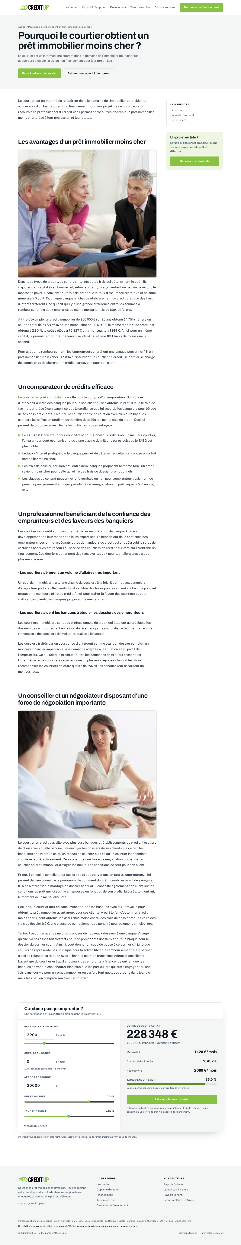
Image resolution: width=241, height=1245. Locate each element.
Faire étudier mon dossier (39, 73)
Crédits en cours (37, 1053)
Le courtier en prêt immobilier (40, 397)
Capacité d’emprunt (94, 7)
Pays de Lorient (173, 1194)
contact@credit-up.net (31, 1203)
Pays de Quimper (174, 1184)
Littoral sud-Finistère (176, 1189)
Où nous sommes (165, 7)
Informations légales (212, 1233)
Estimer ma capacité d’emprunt (88, 73)
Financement (118, 7)
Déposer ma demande (195, 161)
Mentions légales (188, 1233)
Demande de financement (201, 7)
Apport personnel (38, 1077)
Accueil (22, 27)
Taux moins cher (140, 7)
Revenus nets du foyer (41, 1026)
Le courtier (71, 7)
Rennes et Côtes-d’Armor (179, 1200)
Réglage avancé (37, 1125)
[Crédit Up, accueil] (33, 7)
